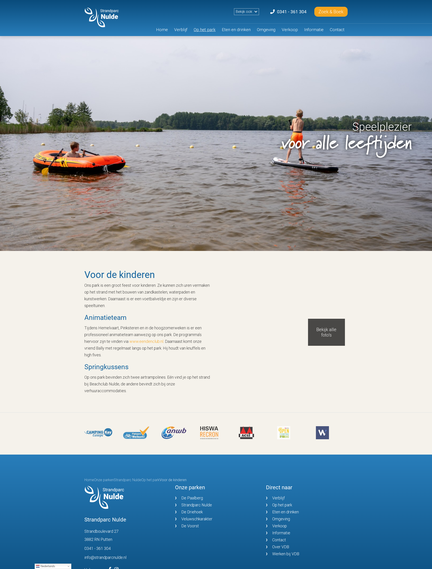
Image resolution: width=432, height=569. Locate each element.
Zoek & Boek (331, 11)
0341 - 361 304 (97, 548)
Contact (337, 29)
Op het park (205, 29)
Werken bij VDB (285, 553)
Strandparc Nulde (196, 505)
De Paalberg (192, 498)
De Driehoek (192, 512)
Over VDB (280, 546)
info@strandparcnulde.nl (105, 557)
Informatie (314, 29)
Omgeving (266, 29)
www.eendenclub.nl (146, 341)
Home (162, 29)
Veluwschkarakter (196, 519)
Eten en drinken (236, 29)
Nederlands (47, 566)
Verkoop (290, 29)
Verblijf (180, 29)
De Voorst (190, 525)
